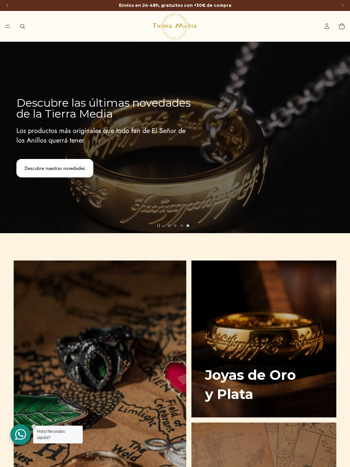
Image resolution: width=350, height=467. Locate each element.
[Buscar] (22, 26)
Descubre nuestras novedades (55, 168)
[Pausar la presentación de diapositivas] (158, 225)
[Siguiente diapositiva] (339, 137)
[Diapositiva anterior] (11, 137)
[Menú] (8, 26)
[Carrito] (341, 26)
